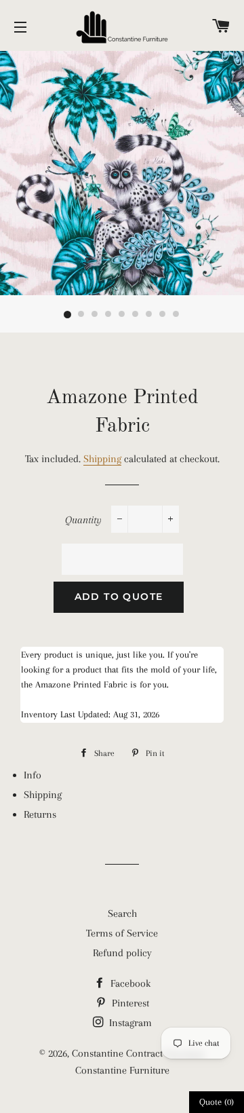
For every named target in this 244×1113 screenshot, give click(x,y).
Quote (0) (216, 1102)
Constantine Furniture (122, 1070)
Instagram (129, 1023)
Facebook (129, 983)
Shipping (102, 459)
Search (122, 913)
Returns (40, 814)
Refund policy (122, 953)
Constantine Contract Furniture (138, 1053)
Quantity (83, 520)
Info (32, 775)
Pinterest (129, 1003)
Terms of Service (122, 933)
